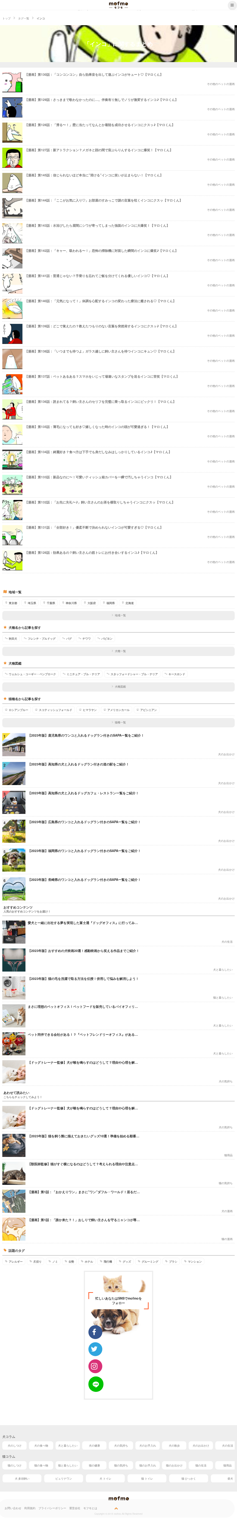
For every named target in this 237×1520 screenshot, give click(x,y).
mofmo (118, 5)
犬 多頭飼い (22, 1478)
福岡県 (110, 603)
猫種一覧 (120, 722)
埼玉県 (32, 603)
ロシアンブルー (18, 710)
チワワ (86, 638)
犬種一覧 (120, 651)
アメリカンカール (118, 710)
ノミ (55, 1261)
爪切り (37, 1261)
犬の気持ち (121, 1445)
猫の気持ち (121, 1465)
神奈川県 (71, 603)
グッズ (127, 1261)
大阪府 (91, 603)
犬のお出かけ (201, 1445)
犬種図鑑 (120, 686)
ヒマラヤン (90, 710)
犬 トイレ (105, 1478)
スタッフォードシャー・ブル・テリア (134, 674)
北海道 (129, 603)
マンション (195, 1261)
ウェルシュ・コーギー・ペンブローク (32, 674)
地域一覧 (120, 615)
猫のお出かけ (174, 1465)
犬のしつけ (15, 1445)
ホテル (89, 1261)
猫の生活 (200, 1465)
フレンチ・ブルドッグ (42, 638)
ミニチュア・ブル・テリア (83, 674)
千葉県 (51, 603)
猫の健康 (94, 1465)
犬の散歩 (174, 1445)
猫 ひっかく (188, 1478)
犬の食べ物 (41, 1445)
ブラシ (173, 1261)
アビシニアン (148, 710)
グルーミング (150, 1261)
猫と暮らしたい (68, 1465)
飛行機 (108, 1261)
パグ (69, 638)
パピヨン (106, 638)
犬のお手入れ (147, 1445)
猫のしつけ (15, 1465)
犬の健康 (94, 1445)
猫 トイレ (147, 1478)
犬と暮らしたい (68, 1445)
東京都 (13, 603)
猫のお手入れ (147, 1465)
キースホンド (176, 674)
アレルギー (16, 1261)
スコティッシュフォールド (55, 710)
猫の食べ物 (41, 1465)
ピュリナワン (63, 1478)
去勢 (71, 1261)
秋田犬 (13, 638)
